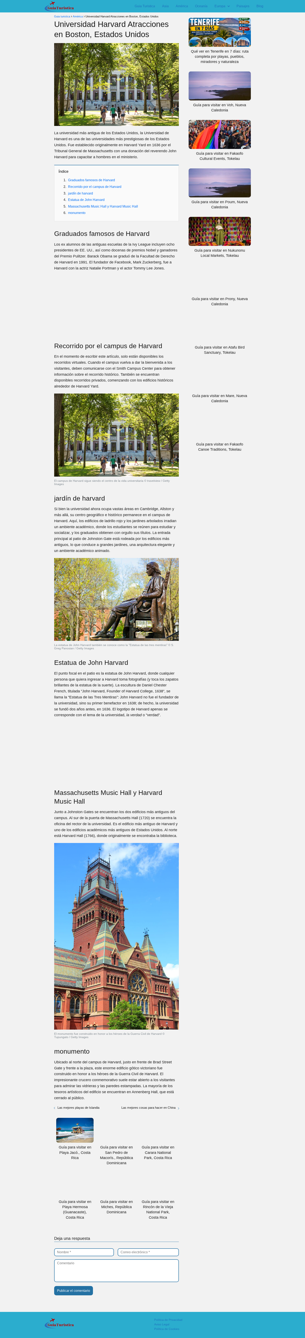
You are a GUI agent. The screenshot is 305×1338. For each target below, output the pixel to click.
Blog (259, 6)
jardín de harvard (80, 193)
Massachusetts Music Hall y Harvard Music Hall (103, 206)
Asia (165, 6)
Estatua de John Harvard (86, 200)
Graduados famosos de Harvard (91, 180)
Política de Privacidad (168, 1319)
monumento (76, 213)
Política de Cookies (166, 1329)
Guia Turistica (145, 6)
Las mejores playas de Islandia (78, 1107)
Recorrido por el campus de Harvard (94, 186)
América (182, 6)
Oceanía (201, 6)
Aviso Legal (161, 1324)
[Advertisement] (116, 304)
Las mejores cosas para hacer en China (148, 1107)
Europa (220, 6)
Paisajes (243, 6)
